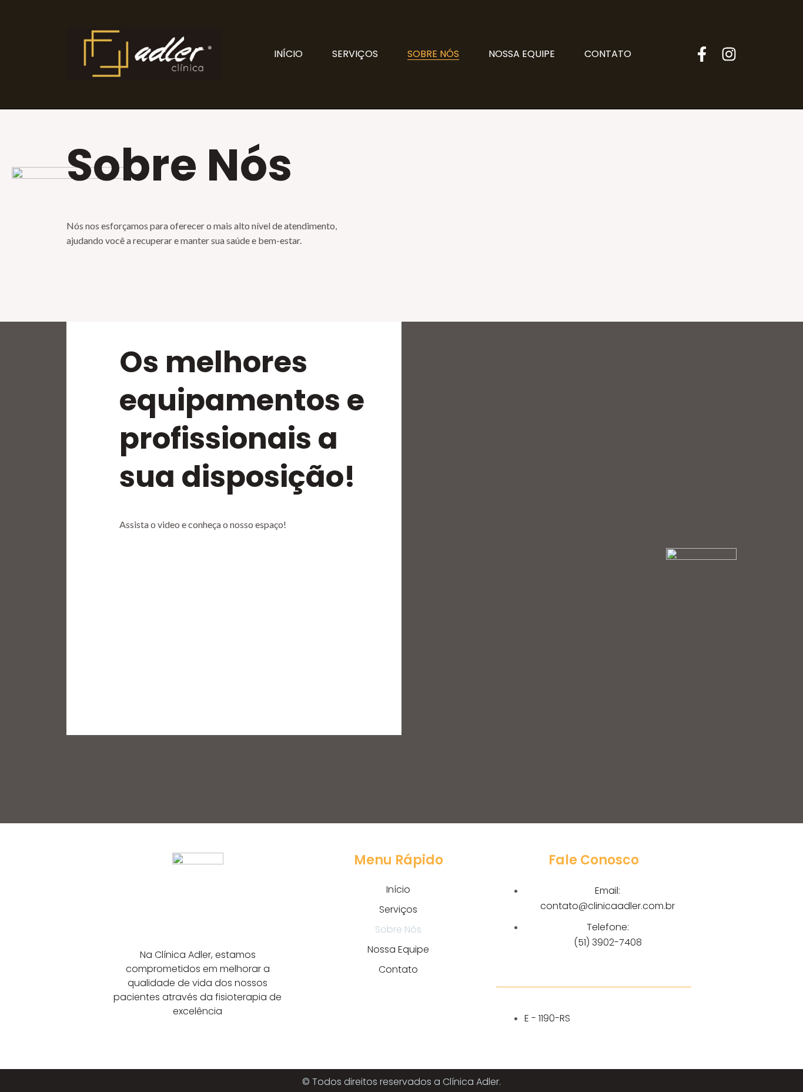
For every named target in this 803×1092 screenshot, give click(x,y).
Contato (607, 54)
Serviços (355, 54)
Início (288, 54)
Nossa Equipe (522, 54)
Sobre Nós (433, 54)
